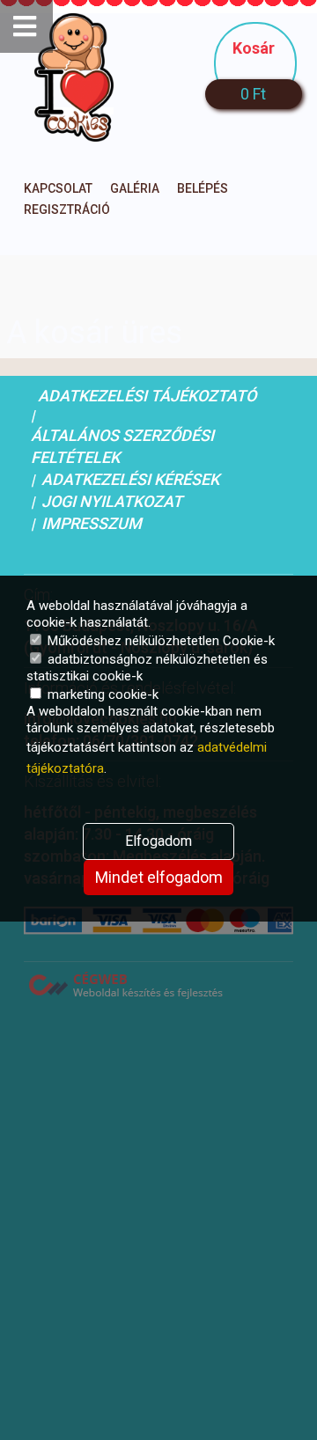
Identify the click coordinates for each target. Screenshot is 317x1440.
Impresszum (91, 523)
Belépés (202, 188)
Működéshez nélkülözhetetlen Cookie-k (159, 641)
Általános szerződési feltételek (122, 446)
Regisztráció (67, 209)
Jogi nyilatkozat (111, 501)
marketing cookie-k (101, 694)
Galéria (134, 188)
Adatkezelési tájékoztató (147, 395)
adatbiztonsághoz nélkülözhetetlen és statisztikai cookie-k (147, 667)
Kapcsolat (58, 188)
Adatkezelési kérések (130, 479)
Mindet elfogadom (159, 877)
